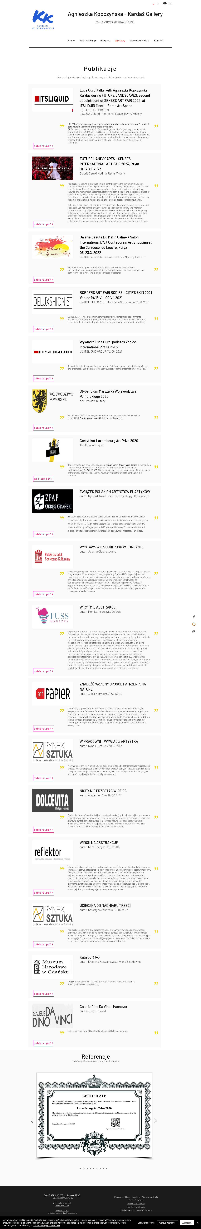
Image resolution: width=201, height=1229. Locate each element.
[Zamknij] (197, 1223)
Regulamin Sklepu (122, 1197)
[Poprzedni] (32, 1121)
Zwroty (142, 1203)
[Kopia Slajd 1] (83, 1168)
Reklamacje (132, 1203)
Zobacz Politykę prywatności (46, 1225)
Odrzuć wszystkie (167, 1222)
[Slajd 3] (93, 1168)
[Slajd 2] (90, 1168)
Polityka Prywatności (136, 1207)
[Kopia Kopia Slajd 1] (80, 1168)
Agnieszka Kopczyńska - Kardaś (107, 13)
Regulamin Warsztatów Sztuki (145, 1197)
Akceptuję (186, 1222)
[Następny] (155, 1121)
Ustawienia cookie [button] (146, 1222)
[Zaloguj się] (163, 3)
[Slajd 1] (87, 1168)
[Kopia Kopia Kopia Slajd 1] (103, 1168)
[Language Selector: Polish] (156, 3)
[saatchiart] (194, 624)
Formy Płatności (136, 1200)
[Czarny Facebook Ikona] (194, 617)
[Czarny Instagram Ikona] (194, 631)
